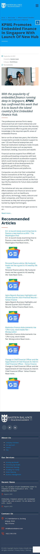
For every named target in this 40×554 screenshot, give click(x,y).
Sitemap (28, 550)
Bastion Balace (19, 548)
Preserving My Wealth (13, 465)
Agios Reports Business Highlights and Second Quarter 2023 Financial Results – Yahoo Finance (21, 297)
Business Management (13, 474)
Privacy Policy (19, 550)
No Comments (8, 65)
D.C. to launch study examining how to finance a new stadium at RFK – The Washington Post (20, 233)
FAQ (7, 450)
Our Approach (10, 445)
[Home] (12, 5)
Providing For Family (12, 470)
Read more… (7, 213)
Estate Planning (11, 472)
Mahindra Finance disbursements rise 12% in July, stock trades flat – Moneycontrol (20, 329)
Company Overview (12, 443)
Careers (8, 447)
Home (3, 17)
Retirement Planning (12, 467)
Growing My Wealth (12, 462)
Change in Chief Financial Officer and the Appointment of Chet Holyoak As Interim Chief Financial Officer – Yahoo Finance (21, 361)
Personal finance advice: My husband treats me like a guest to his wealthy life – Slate (21, 265)
